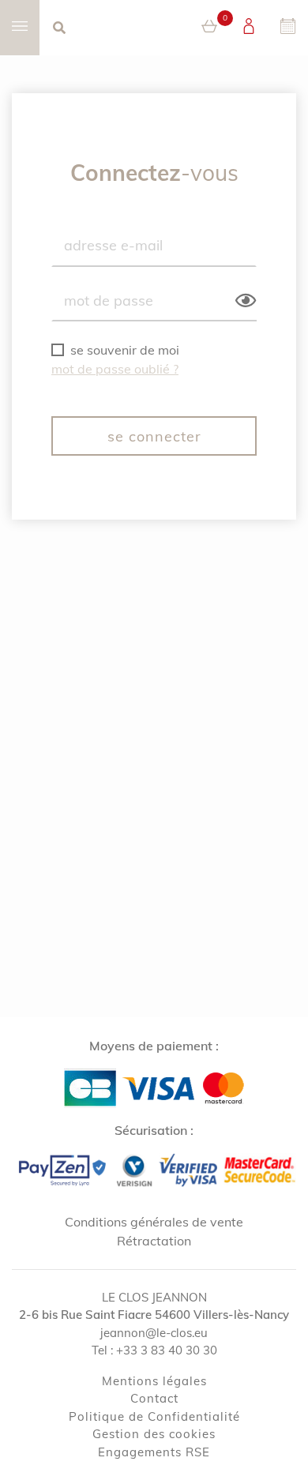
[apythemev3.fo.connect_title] (249, 27)
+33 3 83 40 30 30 (166, 1350)
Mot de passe (108, 299)
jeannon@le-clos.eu (154, 1332)
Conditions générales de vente (154, 1222)
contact (154, 1398)
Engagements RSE (154, 1451)
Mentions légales (154, 1380)
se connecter (154, 436)
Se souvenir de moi (124, 350)
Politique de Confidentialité (154, 1416)
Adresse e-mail (113, 245)
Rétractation (154, 1241)
